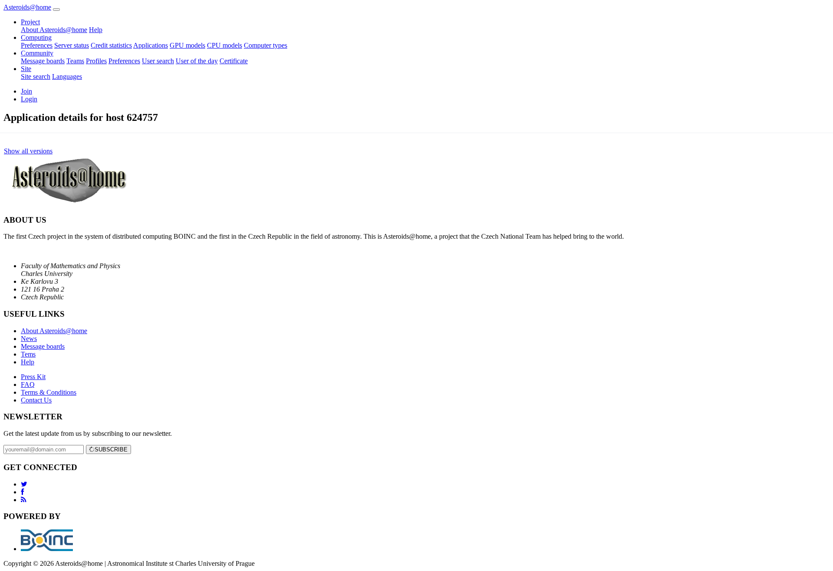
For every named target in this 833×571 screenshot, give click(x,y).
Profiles (96, 61)
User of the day (197, 61)
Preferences (36, 45)
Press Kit (33, 376)
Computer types (265, 45)
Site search (35, 76)
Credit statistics (111, 45)
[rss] (23, 499)
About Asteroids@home (54, 29)
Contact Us (36, 400)
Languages (67, 76)
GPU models (187, 45)
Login (29, 99)
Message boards (43, 61)
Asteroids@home (27, 7)
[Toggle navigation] (56, 9)
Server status (71, 45)
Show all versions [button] (28, 151)
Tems (28, 354)
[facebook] (22, 492)
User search (158, 61)
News (29, 338)
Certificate (234, 61)
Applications (150, 45)
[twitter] (24, 484)
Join (26, 91)
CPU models (224, 45)
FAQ (28, 384)
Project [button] (30, 22)
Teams (75, 61)
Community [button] (37, 53)
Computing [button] (36, 37)
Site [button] (26, 68)
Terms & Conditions (48, 392)
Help (95, 29)
